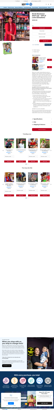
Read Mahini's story (6, 365)
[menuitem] (49, 7)
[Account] (48, 4)
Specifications (38, 119)
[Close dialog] (52, 392)
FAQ (35, 122)
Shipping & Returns (39, 124)
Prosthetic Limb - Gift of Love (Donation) (42, 66)
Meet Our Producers (42, 129)
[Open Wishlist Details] (33, 45)
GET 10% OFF (44, 403)
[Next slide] (53, 10)
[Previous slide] (1, 10)
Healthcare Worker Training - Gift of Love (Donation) (42, 58)
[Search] (46, 4)
